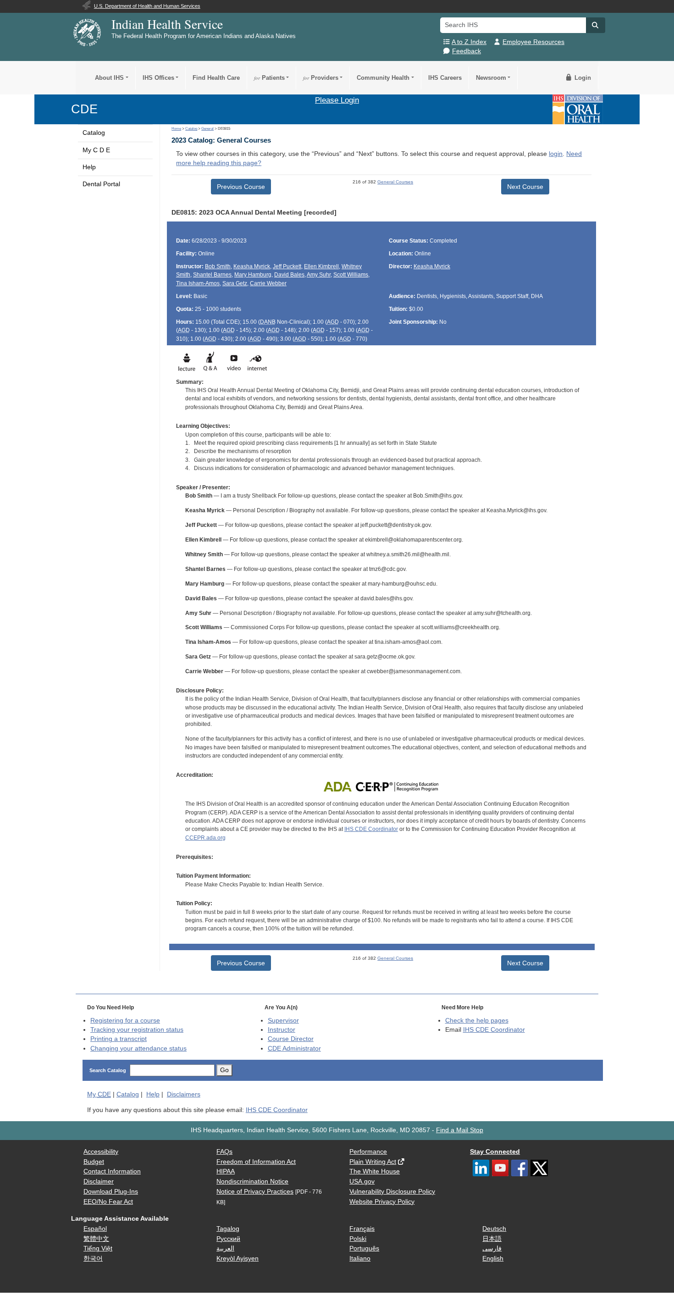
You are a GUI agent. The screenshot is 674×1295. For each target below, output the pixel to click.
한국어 (93, 1258)
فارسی (492, 1248)
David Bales (289, 274)
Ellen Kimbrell (321, 266)
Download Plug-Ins (110, 1191)
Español (95, 1228)
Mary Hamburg (252, 274)
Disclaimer (98, 1181)
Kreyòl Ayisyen (237, 1258)
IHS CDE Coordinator (371, 829)
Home (176, 129)
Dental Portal (101, 184)
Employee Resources (533, 42)
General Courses (395, 181)
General (207, 129)
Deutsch (494, 1228)
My (99, 1094)
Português (364, 1248)
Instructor (281, 1029)
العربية (225, 1248)
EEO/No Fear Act (108, 1201)
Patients (269, 77)
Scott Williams (350, 274)
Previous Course (241, 186)
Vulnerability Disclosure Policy (392, 1191)
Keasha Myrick (251, 266)
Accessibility (100, 1151)
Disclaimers (183, 1094)
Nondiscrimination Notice (252, 1181)
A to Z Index (469, 42)
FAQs (224, 1151)
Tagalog (227, 1228)
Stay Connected (495, 1151)
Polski (357, 1238)
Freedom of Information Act (256, 1161)
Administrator (294, 1048)
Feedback (466, 51)
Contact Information (112, 1171)
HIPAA (225, 1171)
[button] (595, 25)
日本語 (492, 1238)
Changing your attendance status (138, 1048)
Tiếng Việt (97, 1248)
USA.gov (362, 1181)
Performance (368, 1151)
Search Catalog (107, 1070)
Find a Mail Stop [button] (459, 1130)
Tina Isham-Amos (198, 283)
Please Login (337, 100)
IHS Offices (158, 77)
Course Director (291, 1038)
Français (362, 1228)
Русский (228, 1238)
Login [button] (582, 77)
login (556, 153)
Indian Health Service (167, 24)
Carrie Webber (268, 283)
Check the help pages (476, 1020)
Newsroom (491, 77)
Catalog (94, 132)
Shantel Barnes (212, 274)
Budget (93, 1161)
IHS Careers (445, 77)
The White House (374, 1171)
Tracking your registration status (136, 1029)
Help (89, 167)
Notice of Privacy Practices (254, 1191)
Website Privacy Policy (381, 1201)
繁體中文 (96, 1238)
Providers (320, 77)
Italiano (359, 1258)
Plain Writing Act (372, 1161)
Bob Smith (218, 266)
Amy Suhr (319, 274)
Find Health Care (216, 77)
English (492, 1258)
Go (224, 1070)
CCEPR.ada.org (205, 838)
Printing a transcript (118, 1038)
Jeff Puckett (287, 266)
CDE (84, 109)
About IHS (109, 77)
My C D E (96, 150)
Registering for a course (125, 1020)
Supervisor (283, 1020)
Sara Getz (234, 283)
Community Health (383, 77)
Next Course (525, 186)
